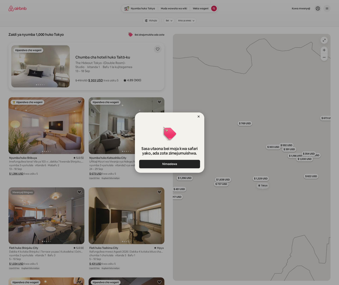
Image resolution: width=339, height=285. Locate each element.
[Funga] (198, 116)
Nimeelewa (169, 164)
